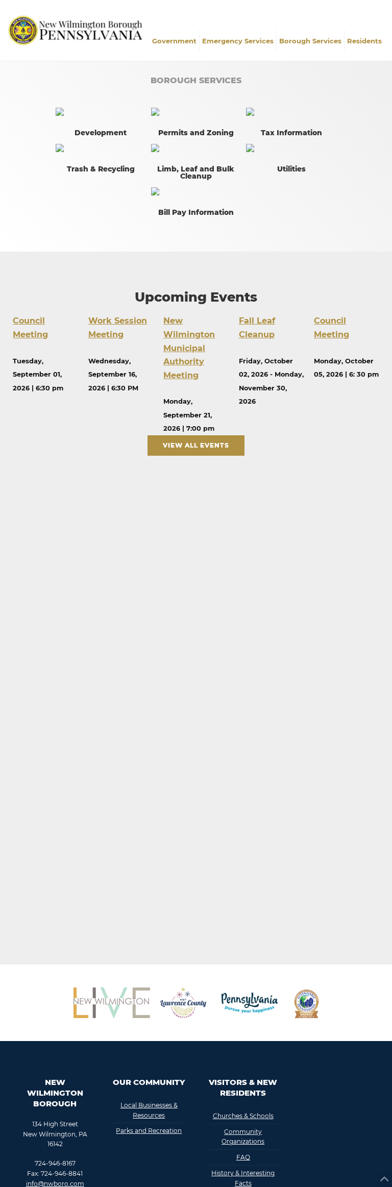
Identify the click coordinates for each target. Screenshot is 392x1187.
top (384, 1179)
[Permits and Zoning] (196, 112)
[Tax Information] (291, 112)
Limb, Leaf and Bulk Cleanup (195, 172)
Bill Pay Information (196, 212)
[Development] (101, 112)
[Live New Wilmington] (112, 1002)
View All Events (196, 445)
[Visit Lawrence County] (183, 1002)
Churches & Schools (243, 1116)
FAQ (243, 1157)
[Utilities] (291, 148)
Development (101, 132)
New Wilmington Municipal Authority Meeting (189, 348)
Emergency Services (238, 41)
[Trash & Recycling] (101, 148)
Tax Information (291, 132)
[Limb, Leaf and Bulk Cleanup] (196, 148)
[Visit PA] (249, 1002)
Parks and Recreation (149, 1130)
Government (174, 41)
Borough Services (310, 41)
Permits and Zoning (196, 132)
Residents (364, 41)
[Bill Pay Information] (196, 191)
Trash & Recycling (101, 169)
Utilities (291, 169)
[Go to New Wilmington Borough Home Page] (78, 29)
